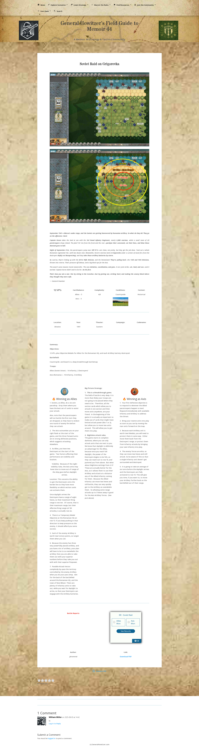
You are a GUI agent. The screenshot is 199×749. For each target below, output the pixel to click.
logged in (51, 738)
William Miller (55, 717)
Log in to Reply (55, 723)
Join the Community (145, 5)
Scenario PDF (101, 671)
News (43, 5)
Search (59, 11)
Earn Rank (45, 11)
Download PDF (126, 656)
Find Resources (123, 5)
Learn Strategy (80, 5)
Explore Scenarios (58, 5)
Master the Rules (101, 5)
